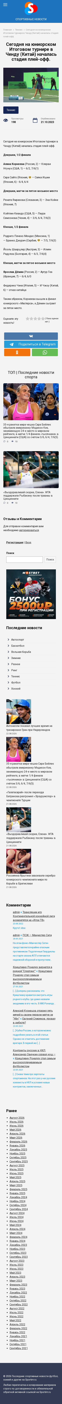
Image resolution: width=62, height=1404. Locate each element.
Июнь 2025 (16, 1173)
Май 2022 (15, 1320)
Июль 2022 (16, 1312)
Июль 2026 (16, 1121)
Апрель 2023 (17, 1276)
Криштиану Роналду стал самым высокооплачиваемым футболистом (34, 1062)
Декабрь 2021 (18, 1336)
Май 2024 (15, 1225)
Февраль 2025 (18, 1189)
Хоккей (15, 688)
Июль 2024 (16, 1217)
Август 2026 (17, 1117)
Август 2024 (17, 1213)
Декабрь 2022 (18, 1292)
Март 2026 (16, 1137)
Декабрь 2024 (18, 1197)
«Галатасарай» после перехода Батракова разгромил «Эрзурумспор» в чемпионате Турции (30, 796)
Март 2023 (16, 1280)
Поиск (10, 553)
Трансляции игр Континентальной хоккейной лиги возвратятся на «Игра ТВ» (34, 916)
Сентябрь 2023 (19, 1256)
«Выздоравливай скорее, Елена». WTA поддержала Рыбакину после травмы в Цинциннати (28, 495)
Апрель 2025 (17, 1181)
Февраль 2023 (18, 1284)
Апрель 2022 (17, 1324)
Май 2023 (15, 1272)
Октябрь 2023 (18, 1252)
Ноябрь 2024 (17, 1201)
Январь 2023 (17, 1288)
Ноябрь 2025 (17, 1153)
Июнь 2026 (16, 1125)
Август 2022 (17, 1308)
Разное (15, 664)
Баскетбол (17, 645)
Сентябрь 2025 (19, 1161)
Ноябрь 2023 (17, 1249)
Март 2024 (16, 1233)
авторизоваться (29, 530)
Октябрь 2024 (18, 1205)
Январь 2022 (17, 1332)
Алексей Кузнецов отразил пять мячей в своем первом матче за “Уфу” (33, 1014)
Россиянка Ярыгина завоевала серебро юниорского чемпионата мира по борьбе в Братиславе (30, 879)
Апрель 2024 (17, 1229)
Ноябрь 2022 (17, 1296)
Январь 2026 (17, 1145)
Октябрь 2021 (18, 1344)
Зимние (16, 658)
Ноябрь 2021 (17, 1340)
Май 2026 (15, 1129)
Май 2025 (15, 1177)
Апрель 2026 (17, 1133)
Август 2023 (17, 1260)
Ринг (14, 670)
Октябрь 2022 (18, 1300)
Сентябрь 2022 (19, 1304)
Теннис (11, 110)
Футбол (15, 682)
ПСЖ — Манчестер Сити (37, 935)
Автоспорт (17, 639)
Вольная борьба (21, 651)
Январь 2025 (17, 1193)
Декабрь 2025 (18, 1149)
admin (16, 912)
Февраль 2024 (18, 1237)
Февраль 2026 (18, 1141)
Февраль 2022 (18, 1328)
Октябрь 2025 (18, 1157)
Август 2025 (17, 1165)
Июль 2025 (16, 1169)
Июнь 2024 (16, 1221)
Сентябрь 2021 (19, 1348)
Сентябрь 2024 (19, 1209)
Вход (28, 542)
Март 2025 (16, 1185)
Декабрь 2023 (18, 1245)
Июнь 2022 (16, 1316)
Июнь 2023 (16, 1268)
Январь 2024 (17, 1241)
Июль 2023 (16, 1264)
